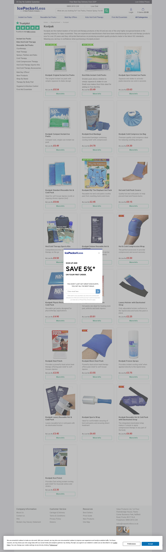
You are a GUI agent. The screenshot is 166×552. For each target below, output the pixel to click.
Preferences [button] (53, 545)
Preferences (131, 544)
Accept (150, 544)
